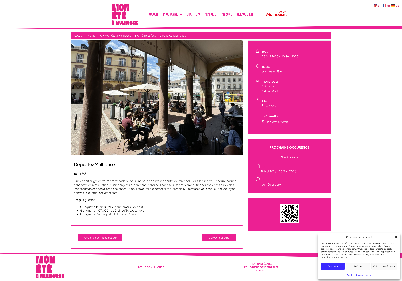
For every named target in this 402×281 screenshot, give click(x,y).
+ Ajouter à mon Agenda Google (100, 237)
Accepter (333, 266)
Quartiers (193, 14)
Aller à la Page (289, 157)
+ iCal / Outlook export (219, 237)
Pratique (210, 14)
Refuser (358, 266)
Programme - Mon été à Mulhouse (109, 35)
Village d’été (244, 14)
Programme (170, 14)
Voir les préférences (384, 266)
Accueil (153, 14)
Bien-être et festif (146, 35)
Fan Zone (226, 14)
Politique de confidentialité (359, 275)
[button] (395, 237)
